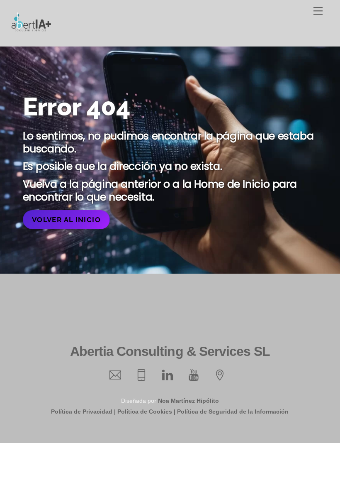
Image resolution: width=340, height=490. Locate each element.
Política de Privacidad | (83, 411)
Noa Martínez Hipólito (188, 400)
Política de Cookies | (146, 411)
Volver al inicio (66, 220)
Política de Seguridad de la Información (233, 411)
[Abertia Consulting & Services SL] (31, 29)
